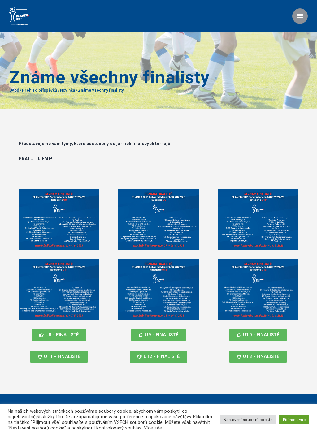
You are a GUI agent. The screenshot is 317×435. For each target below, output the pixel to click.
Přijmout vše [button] (294, 419)
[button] (59, 335)
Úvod (14, 90)
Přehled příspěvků (39, 90)
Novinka (67, 90)
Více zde (153, 428)
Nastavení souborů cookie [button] (248, 419)
